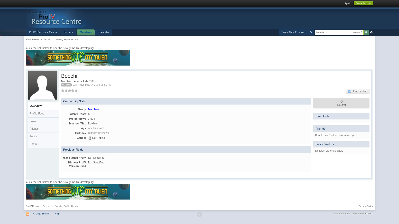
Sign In (347, 3)
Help (57, 213)
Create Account (363, 3)
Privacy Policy (366, 206)
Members (86, 32)
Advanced (371, 32)
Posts (33, 143)
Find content (359, 91)
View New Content (293, 32)
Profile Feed (37, 113)
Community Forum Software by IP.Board (352, 213)
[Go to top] (199, 214)
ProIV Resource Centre (43, 32)
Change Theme (41, 213)
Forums (68, 32)
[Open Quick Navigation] (311, 32)
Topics (34, 136)
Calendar (104, 32)
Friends (34, 128)
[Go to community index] (74, 17)
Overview (36, 105)
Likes (33, 121)
